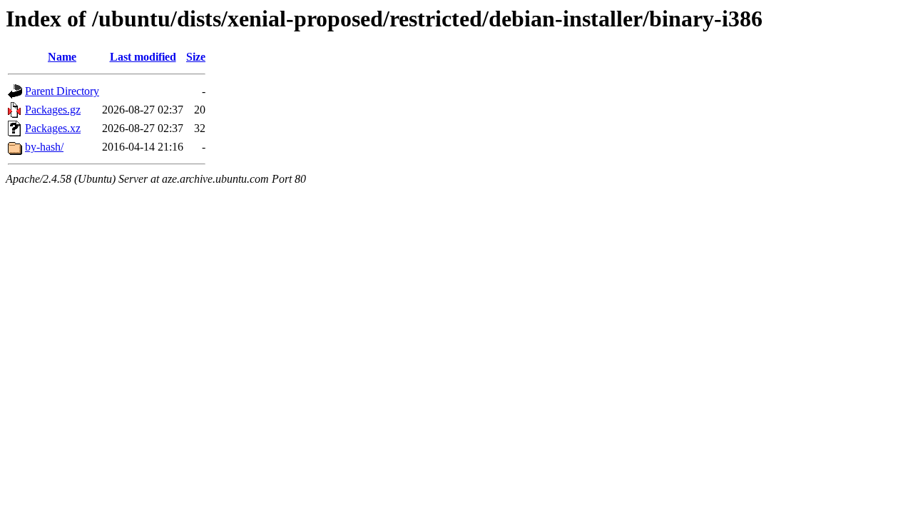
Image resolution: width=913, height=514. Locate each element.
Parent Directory (62, 91)
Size (195, 57)
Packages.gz (53, 110)
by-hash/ (44, 147)
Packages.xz (53, 128)
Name (62, 57)
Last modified (143, 57)
